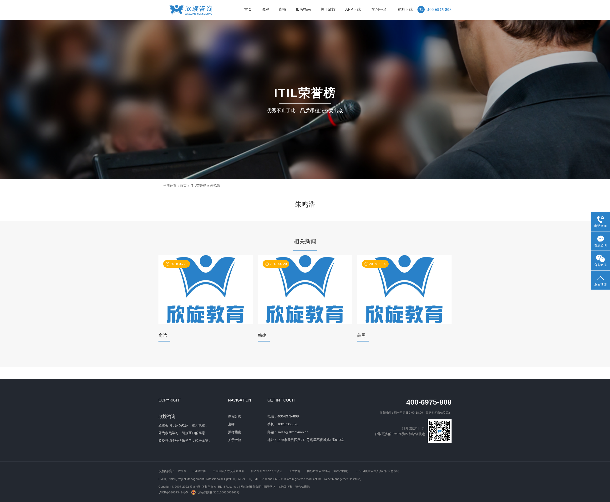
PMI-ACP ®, (244, 479)
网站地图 (246, 486)
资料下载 (405, 9)
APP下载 (353, 9)
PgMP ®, (230, 479)
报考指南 (303, 9)
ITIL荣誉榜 (198, 185)
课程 (265, 9)
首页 (248, 9)
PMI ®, (162, 479)
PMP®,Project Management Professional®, (196, 479)
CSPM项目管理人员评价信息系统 (377, 471)
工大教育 (294, 471)
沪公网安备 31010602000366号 (218, 492)
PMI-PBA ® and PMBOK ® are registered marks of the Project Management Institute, (307, 479)
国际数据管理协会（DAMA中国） (328, 471)
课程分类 (234, 416)
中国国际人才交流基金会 (228, 471)
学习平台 (379, 9)
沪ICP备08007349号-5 (173, 492)
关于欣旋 (328, 9)
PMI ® (182, 471)
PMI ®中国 (199, 471)
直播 (282, 9)
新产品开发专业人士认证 (266, 471)
